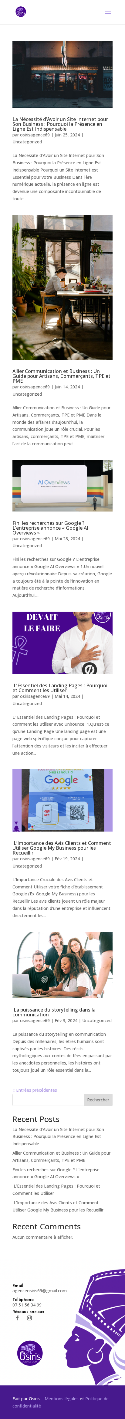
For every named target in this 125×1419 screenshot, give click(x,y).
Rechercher (98, 1100)
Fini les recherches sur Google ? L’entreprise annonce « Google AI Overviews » (50, 528)
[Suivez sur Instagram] (29, 1318)
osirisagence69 (35, 135)
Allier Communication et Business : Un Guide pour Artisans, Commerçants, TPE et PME (61, 376)
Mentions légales (62, 1398)
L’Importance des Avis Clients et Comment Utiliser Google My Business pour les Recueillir (61, 848)
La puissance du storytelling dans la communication (54, 1012)
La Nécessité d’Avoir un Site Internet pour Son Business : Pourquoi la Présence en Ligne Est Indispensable (60, 124)
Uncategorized (27, 142)
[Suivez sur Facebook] (17, 1318)
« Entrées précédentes (34, 1090)
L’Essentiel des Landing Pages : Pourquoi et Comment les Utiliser (59, 688)
